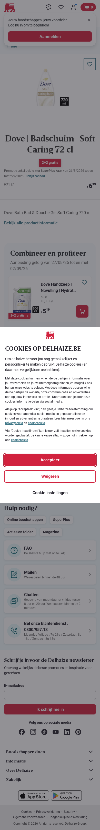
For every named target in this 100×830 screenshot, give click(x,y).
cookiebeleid (36, 423)
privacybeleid (14, 423)
